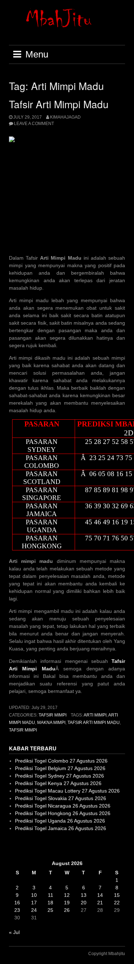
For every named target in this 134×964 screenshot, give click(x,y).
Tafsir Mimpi (52, 715)
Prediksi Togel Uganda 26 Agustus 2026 (60, 821)
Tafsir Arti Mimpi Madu (59, 104)
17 (34, 902)
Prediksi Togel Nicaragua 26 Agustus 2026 (62, 806)
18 (50, 902)
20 (83, 902)
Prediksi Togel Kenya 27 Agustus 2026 (58, 783)
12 (67, 895)
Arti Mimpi (95, 715)
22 (117, 902)
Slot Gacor (21, 846)
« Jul (14, 932)
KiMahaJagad (65, 117)
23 (17, 910)
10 (34, 895)
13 (83, 895)
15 (117, 895)
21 (100, 902)
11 (50, 895)
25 (50, 910)
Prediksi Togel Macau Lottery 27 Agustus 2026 (67, 791)
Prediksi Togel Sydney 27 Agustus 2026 (59, 776)
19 (67, 902)
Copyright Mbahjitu (106, 953)
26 (67, 910)
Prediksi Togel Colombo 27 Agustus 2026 (61, 761)
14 (100, 895)
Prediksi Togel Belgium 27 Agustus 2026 (60, 768)
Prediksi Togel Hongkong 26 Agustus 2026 (62, 813)
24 (34, 910)
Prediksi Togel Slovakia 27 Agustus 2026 (60, 798)
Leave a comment (34, 123)
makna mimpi (51, 722)
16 (17, 902)
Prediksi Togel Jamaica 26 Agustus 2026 (60, 828)
